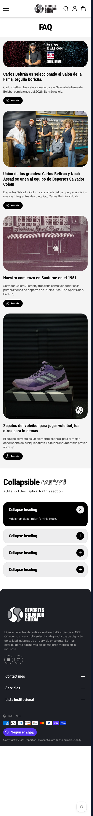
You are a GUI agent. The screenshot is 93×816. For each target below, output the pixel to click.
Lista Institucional (19, 699)
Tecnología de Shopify (68, 739)
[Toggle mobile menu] (16, 8)
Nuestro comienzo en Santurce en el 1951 (40, 277)
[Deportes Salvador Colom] (45, 8)
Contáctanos (15, 676)
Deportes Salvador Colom (40, 739)
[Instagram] (18, 659)
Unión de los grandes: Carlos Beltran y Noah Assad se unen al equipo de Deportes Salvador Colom (43, 179)
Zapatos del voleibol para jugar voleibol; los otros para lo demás (41, 428)
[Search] (66, 8)
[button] (83, 8)
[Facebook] (8, 659)
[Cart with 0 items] (83, 8)
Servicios (12, 688)
